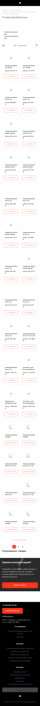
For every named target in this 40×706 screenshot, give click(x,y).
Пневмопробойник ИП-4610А (12, 66)
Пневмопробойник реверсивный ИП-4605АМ (12, 133)
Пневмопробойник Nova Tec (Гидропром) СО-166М (12, 370)
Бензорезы (20, 681)
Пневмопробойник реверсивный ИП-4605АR (30, 167)
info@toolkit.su (7, 616)
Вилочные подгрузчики (20, 655)
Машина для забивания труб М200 (10, 403)
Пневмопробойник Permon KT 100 (12, 465)
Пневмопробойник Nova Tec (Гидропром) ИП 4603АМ (30, 201)
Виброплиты (20, 678)
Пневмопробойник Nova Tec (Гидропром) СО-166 (12, 495)
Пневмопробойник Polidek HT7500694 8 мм (12, 523)
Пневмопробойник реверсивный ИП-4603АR (30, 268)
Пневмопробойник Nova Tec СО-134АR (12, 335)
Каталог (20, 644)
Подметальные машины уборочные (20, 648)
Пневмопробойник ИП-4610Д (30, 66)
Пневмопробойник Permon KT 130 (30, 493)
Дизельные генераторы (20, 652)
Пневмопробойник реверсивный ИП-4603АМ (12, 234)
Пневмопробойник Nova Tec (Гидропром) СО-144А (12, 100)
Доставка (20, 637)
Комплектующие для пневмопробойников (11, 35)
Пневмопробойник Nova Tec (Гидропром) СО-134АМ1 (30, 235)
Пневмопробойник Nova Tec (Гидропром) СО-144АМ (30, 100)
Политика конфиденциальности (20, 631)
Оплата (20, 634)
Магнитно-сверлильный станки (20, 658)
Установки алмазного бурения (20, 684)
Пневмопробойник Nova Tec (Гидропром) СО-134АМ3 (12, 269)
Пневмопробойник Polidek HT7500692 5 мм (12, 437)
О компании (20, 627)
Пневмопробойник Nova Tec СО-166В (30, 334)
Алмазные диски (20, 672)
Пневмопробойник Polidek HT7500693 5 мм (30, 437)
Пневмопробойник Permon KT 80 (30, 465)
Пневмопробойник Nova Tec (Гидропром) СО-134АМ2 (12, 302)
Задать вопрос (20, 585)
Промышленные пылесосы (20, 675)
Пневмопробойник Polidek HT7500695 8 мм (30, 523)
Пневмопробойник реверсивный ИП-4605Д (12, 167)
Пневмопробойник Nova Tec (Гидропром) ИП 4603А (12, 201)
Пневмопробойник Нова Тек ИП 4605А (30, 133)
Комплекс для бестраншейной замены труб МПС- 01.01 (29, 404)
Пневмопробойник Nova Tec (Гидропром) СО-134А (30, 302)
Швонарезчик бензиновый (20, 661)
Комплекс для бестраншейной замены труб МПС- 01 (29, 370)
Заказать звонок (12, 610)
